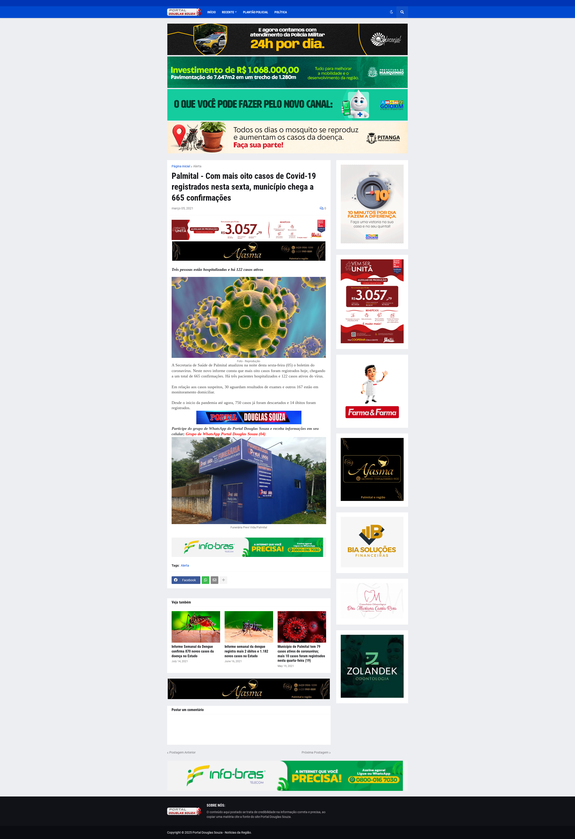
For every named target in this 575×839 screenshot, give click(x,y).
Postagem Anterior (182, 752)
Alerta (197, 166)
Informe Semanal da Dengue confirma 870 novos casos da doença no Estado (193, 651)
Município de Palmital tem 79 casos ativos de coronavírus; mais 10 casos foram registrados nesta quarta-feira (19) (301, 653)
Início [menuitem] (211, 12)
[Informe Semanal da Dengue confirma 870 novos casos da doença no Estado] (196, 627)
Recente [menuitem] (228, 12)
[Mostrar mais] (223, 580)
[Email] (214, 580)
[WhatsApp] (205, 580)
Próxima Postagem (315, 752)
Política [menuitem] (280, 12)
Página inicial (181, 166)
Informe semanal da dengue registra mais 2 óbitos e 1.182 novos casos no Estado (246, 651)
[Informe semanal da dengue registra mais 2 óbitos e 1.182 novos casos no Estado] (249, 627)
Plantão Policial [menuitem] (255, 12)
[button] (391, 12)
